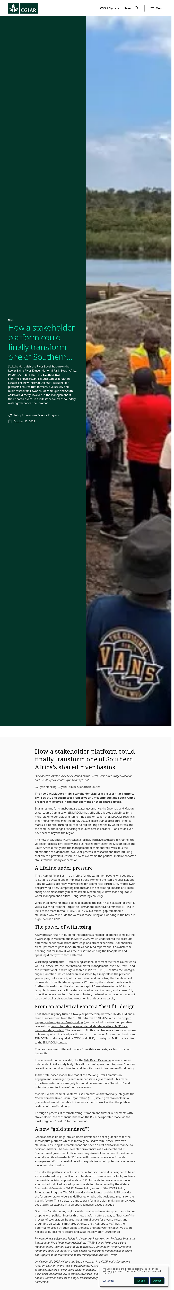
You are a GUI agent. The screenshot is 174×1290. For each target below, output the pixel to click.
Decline (141, 1280)
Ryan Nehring (47, 787)
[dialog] (134, 1276)
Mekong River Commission (105, 1075)
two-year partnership (87, 1014)
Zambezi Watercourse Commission (77, 1094)
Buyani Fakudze (68, 787)
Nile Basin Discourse (97, 1060)
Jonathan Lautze (89, 787)
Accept (157, 1280)
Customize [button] (108, 1280)
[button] (109, 8)
